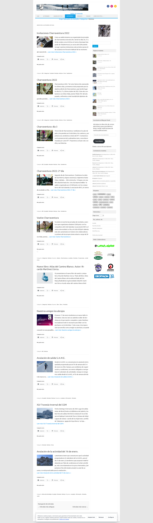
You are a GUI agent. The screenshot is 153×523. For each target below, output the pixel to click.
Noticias (61, 73)
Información (68, 398)
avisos (95, 202)
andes (95, 199)
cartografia (110, 207)
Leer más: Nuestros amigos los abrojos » (68, 330)
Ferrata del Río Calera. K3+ (103, 54)
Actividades (46, 16)
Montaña (56, 73)
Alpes (112, 196)
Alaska (58, 258)
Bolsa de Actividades (47, 494)
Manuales (79, 16)
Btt (43, 73)
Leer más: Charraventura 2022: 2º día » (63, 190)
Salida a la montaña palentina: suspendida (105, 181)
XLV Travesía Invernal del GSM (52, 404)
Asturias (112, 199)
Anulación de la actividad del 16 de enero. (57, 451)
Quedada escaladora (101, 183)
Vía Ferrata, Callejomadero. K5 (104, 60)
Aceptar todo (91, 517)
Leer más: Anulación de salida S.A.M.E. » (60, 377)
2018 (95, 194)
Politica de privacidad (97, 235)
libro (58, 304)
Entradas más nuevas (80, 507)
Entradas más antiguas (46, 507)
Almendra (107, 196)
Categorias (70, 16)
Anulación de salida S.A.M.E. (51, 358)
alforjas (95, 196)
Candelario (103, 207)
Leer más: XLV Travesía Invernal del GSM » (50, 423)
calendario (106, 204)
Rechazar (101, 517)
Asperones (106, 199)
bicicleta (95, 204)
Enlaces (88, 16)
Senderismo (69, 73)
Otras (64, 73)
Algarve (101, 196)
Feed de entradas (96, 225)
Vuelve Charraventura (48, 218)
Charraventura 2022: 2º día (50, 171)
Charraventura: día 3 (47, 126)
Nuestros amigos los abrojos (51, 311)
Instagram (107, 175)
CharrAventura (64, 258)
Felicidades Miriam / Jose (102, 186)
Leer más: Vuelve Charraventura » (60, 237)
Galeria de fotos (58, 16)
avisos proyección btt (104, 202)
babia (111, 202)
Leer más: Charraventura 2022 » (60, 99)
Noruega (99, 93)
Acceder (94, 223)
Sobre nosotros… (98, 16)
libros (61, 304)
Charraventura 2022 (47, 80)
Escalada (52, 73)
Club (38, 16)
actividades (101, 194)
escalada (70, 258)
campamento (96, 207)
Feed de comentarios (97, 228)
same (38, 496)
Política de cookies (64, 519)
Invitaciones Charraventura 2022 (53, 33)
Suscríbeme (99, 141)
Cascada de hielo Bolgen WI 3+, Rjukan (106, 73)
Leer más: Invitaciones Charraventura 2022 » (62, 52)
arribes (100, 199)
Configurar (111, 517)
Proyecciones (81, 258)
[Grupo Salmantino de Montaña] (62, 10)
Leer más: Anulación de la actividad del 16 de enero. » (54, 473)
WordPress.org (95, 230)
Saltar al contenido (76, 13)
